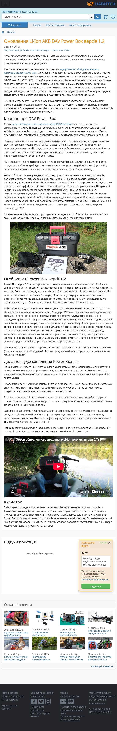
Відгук (84, 552)
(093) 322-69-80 (29, 11)
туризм (54, 49)
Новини (11, 31)
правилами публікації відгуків (94, 579)
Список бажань (97, 703)
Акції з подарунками (80, 25)
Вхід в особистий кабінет (102, 696)
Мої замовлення (97, 699)
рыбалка (24, 49)
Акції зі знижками (55, 25)
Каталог (15, 24)
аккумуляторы (11, 49)
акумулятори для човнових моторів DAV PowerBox (42, 124)
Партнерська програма (72, 716)
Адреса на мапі (10, 705)
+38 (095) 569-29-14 (11, 11)
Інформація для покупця (73, 706)
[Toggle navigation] (5, 4)
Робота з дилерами (70, 719)
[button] (105, 16)
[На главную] (3, 31)
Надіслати (96, 586)
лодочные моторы (39, 49)
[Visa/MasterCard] (73, 701)
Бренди (37, 25)
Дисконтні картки (40, 713)
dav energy (65, 49)
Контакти (6, 708)
